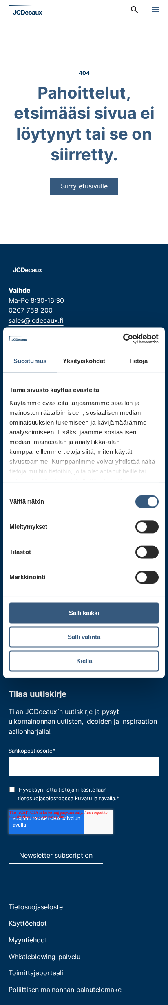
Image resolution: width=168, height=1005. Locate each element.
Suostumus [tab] (29, 360)
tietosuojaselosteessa (45, 798)
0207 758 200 (31, 310)
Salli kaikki (84, 612)
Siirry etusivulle (84, 186)
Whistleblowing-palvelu (44, 956)
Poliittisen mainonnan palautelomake (65, 989)
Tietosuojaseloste (36, 907)
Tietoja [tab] (138, 360)
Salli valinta (84, 636)
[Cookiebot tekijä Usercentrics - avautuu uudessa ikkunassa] (123, 338)
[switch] (147, 526)
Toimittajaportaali (36, 973)
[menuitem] (134, 9)
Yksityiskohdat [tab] (84, 360)
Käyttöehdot (28, 923)
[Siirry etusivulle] (25, 10)
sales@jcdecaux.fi (36, 320)
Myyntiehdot (28, 940)
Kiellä (84, 660)
